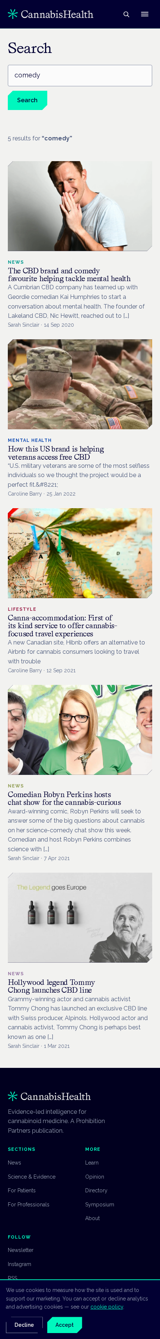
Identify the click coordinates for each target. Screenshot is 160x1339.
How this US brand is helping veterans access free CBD (56, 452)
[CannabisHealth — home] (50, 14)
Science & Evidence (31, 1177)
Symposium (99, 1205)
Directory (96, 1190)
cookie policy (106, 1307)
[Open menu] (144, 14)
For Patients (22, 1190)
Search (27, 100)
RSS (12, 1278)
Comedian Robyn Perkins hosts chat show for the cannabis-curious (64, 798)
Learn (92, 1163)
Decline (24, 1325)
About (92, 1218)
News (14, 1163)
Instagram (19, 1264)
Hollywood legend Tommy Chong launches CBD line (51, 986)
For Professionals (28, 1205)
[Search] (126, 14)
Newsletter (20, 1250)
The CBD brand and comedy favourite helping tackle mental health (69, 274)
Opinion (94, 1177)
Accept (64, 1325)
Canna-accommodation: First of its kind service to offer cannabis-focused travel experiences (62, 625)
